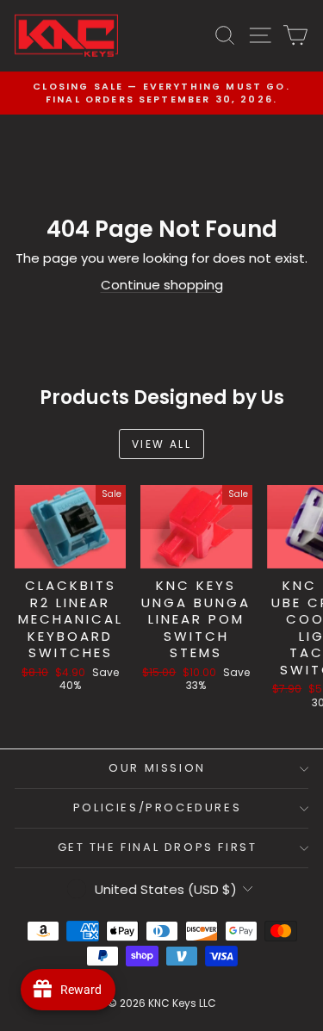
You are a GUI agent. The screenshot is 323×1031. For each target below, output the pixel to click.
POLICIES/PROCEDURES (157, 807)
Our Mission (157, 768)
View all (161, 444)
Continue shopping (162, 285)
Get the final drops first (158, 847)
